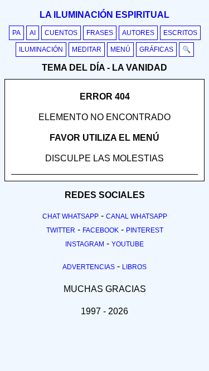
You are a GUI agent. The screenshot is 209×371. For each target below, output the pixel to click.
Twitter (60, 230)
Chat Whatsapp (70, 216)
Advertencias (88, 267)
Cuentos (61, 33)
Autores (138, 33)
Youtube (127, 244)
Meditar (86, 49)
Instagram (84, 244)
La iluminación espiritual (104, 14)
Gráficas (156, 49)
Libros (134, 267)
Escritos (180, 33)
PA (16, 33)
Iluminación (41, 49)
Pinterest (144, 230)
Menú (120, 49)
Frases (99, 33)
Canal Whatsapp (136, 216)
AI (33, 33)
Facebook (100, 230)
